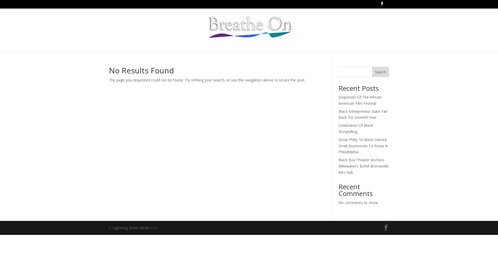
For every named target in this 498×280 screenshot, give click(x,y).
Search (380, 71)
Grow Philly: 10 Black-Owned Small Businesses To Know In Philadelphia (363, 146)
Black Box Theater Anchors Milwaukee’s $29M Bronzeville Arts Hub (363, 166)
